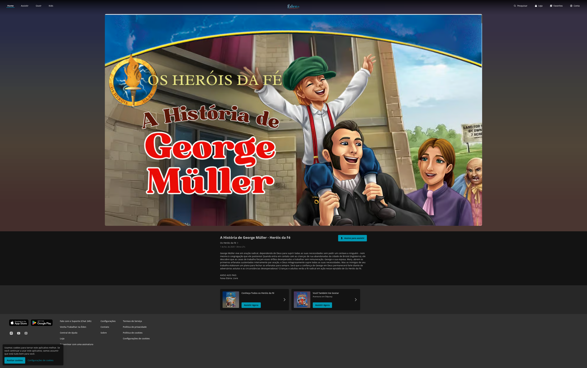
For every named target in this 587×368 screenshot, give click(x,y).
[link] (10, 5)
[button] (352, 238)
